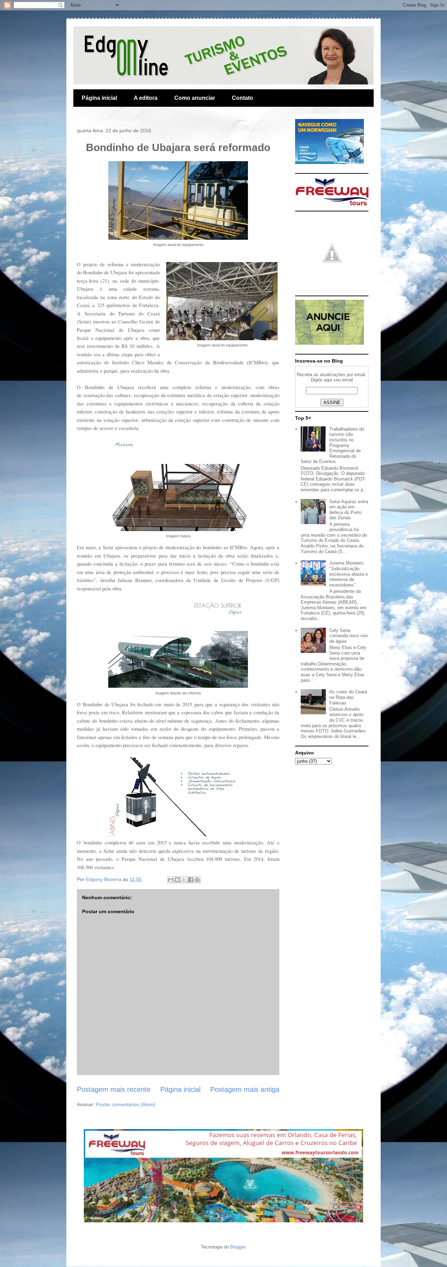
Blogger (237, 1247)
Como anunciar (194, 98)
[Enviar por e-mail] (170, 879)
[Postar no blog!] (177, 879)
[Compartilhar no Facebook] (190, 879)
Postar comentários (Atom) (125, 1104)
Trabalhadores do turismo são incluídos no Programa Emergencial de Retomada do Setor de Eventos (332, 445)
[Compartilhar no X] (184, 879)
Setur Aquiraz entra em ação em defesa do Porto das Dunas (348, 510)
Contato (242, 98)
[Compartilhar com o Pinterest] (197, 879)
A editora (145, 98)
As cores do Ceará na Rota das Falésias (348, 697)
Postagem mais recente (114, 1089)
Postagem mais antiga (244, 1089)
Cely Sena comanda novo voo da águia (348, 636)
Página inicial (99, 98)
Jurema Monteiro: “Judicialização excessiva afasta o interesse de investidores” (348, 573)
